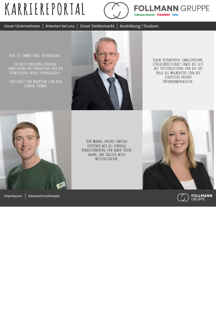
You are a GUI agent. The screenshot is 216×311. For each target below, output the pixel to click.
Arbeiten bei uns (60, 26)
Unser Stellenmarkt (97, 26)
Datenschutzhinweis (44, 195)
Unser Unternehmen (22, 26)
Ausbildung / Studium (139, 26)
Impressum (13, 195)
